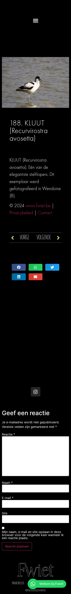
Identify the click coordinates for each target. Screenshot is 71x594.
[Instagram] (35, 392)
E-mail (7, 497)
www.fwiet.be (38, 205)
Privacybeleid (21, 212)
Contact (45, 212)
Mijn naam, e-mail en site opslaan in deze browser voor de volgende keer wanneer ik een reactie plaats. (33, 534)
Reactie (8, 434)
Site (4, 513)
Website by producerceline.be (35, 590)
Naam (7, 482)
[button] (35, 20)
